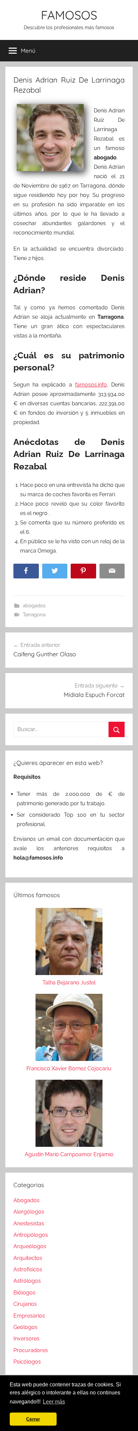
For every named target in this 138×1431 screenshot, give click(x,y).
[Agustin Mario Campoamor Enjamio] (69, 1115)
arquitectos (27, 1258)
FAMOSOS (69, 14)
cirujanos (25, 1304)
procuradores (30, 1350)
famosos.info (91, 384)
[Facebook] (26, 571)
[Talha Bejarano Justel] (69, 943)
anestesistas (28, 1223)
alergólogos (28, 1212)
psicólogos (27, 1362)
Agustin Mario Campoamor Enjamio (69, 1154)
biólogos (24, 1292)
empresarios (29, 1316)
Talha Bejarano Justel (69, 982)
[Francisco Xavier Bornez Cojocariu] (69, 1029)
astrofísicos (27, 1269)
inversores (26, 1338)
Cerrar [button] (33, 1419)
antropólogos (30, 1235)
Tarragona (34, 615)
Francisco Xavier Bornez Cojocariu (69, 1068)
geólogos (25, 1327)
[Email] (112, 571)
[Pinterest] (83, 571)
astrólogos (27, 1281)
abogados (34, 606)
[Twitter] (55, 571)
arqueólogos (29, 1246)
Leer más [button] (54, 1401)
